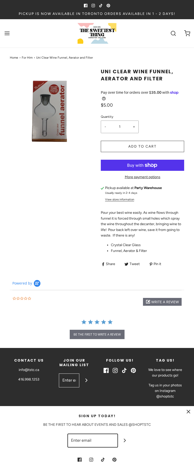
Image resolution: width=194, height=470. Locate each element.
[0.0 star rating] (40, 299)
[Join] (86, 380)
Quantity (107, 117)
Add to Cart (142, 146)
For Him (27, 57)
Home (14, 57)
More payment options (142, 177)
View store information (119, 199)
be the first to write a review (97, 334)
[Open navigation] (7, 33)
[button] (162, 302)
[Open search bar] (173, 33)
